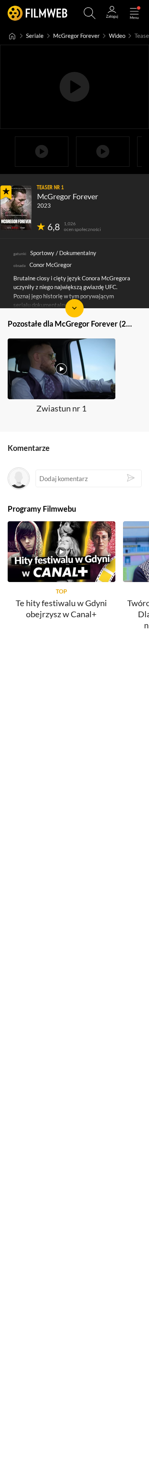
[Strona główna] (12, 36)
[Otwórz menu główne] (134, 13)
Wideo (117, 36)
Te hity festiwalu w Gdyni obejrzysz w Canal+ (61, 609)
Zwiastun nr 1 (61, 408)
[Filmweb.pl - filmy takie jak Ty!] (37, 13)
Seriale (35, 36)
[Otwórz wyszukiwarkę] (89, 13)
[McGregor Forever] (16, 207)
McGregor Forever (76, 36)
